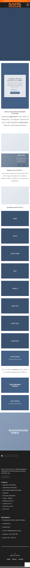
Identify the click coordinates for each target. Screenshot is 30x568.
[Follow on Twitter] (16, 551)
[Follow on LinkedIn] (17, 551)
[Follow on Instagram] (14, 551)
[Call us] (8, 477)
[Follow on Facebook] (2, 477)
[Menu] (2, 5)
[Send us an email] (5, 477)
